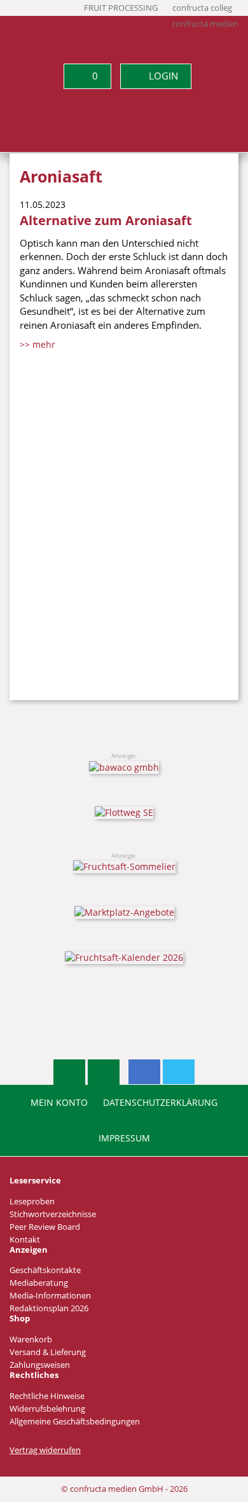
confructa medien (205, 23)
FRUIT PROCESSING (121, 8)
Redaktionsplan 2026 (49, 1308)
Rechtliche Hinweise (47, 1396)
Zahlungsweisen (40, 1365)
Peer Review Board (45, 1227)
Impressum (124, 1138)
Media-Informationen (50, 1295)
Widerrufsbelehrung (47, 1408)
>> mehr (37, 344)
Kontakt (25, 1239)
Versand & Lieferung (48, 1352)
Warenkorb (31, 1339)
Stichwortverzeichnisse (53, 1214)
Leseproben (32, 1201)
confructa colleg (202, 8)
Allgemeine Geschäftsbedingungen (75, 1421)
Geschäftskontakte (45, 1270)
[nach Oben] (69, 1072)
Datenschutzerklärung (160, 1102)
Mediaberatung (39, 1283)
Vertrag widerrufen (45, 1450)
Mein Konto (59, 1102)
